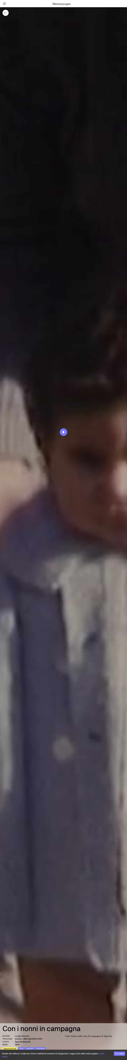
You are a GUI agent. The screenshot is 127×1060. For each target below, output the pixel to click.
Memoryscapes (61, 3)
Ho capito (119, 1053)
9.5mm (18, 1038)
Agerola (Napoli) (22, 1041)
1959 (17, 1044)
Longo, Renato (22, 1036)
